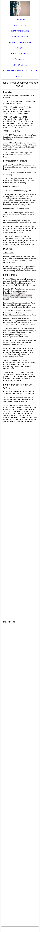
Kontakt (20, 76)
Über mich (20, 59)
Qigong (20, 48)
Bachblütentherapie (20, 54)
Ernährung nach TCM (20, 42)
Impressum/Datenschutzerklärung (20, 71)
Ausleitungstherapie (20, 37)
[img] (20, 8)
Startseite (20, 20)
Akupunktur (20, 25)
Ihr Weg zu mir (20, 65)
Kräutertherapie (20, 31)
